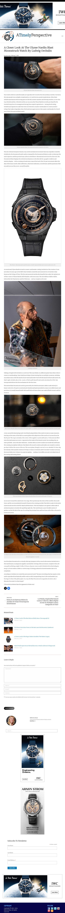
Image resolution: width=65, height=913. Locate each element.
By (7, 55)
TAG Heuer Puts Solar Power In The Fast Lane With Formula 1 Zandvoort (34, 627)
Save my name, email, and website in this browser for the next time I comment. (22, 697)
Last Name (10, 852)
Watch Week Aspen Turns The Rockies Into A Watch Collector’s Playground (34, 645)
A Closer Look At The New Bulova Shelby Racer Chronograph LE (31, 618)
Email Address (12, 860)
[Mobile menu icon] (62, 36)
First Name (10, 845)
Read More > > (33, 721)
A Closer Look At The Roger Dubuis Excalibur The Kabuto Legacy (32, 636)
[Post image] (8, 621)
